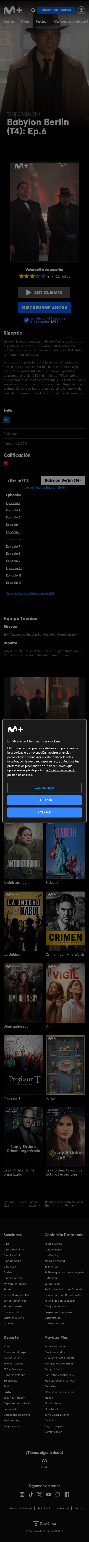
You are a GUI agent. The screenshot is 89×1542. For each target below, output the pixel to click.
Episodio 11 (13, 575)
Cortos (8, 1272)
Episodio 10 (14, 568)
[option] (28, 702)
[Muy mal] (21, 276)
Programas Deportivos (58, 1312)
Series (9, 21)
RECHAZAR (44, 800)
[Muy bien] (43, 276)
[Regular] (32, 276)
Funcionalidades (54, 1352)
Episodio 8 (13, 553)
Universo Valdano (14, 1375)
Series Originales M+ (16, 1295)
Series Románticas (15, 1300)
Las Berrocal (52, 1283)
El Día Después (13, 1369)
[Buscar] (33, 10)
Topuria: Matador (14, 1397)
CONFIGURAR (44, 787)
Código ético (52, 1369)
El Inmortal (51, 1266)
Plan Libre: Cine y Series (59, 1392)
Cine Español (12, 1255)
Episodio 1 (13, 503)
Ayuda (44, 1467)
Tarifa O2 (50, 1420)
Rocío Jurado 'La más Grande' (63, 1289)
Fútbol (42, 21)
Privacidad (62, 1508)
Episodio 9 (13, 561)
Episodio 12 (13, 582)
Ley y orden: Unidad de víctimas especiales (64, 1172)
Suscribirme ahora (56, 10)
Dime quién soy (16, 1026)
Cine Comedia (12, 1261)
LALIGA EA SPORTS (15, 1357)
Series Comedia (13, 1306)
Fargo (50, 1098)
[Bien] (37, 276)
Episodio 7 (13, 546)
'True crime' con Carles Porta (62, 1295)
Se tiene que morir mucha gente (64, 1272)
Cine (25, 21)
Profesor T (12, 1098)
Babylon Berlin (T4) (63, 480)
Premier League (14, 1363)
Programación (12, 1426)
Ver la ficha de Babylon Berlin (46, 487)
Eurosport (10, 1409)
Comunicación (53, 1431)
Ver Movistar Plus (54, 1346)
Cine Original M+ (14, 1249)
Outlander (50, 1278)
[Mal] (26, 276)
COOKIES (79, 1508)
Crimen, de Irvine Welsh (65, 955)
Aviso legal (43, 1508)
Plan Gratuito (52, 1403)
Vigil (49, 1026)
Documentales (12, 1312)
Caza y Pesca (52, 1317)
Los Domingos (52, 1255)
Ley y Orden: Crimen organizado (20, 1172)
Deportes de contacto (17, 1403)
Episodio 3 (13, 517)
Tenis (7, 1386)
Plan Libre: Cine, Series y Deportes (59, 1383)
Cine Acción (11, 1266)
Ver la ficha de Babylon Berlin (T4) (30, 593)
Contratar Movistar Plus (58, 1375)
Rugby (7, 1392)
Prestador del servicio (18, 1508)
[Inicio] (13, 10)
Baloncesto (10, 1380)
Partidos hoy (11, 1420)
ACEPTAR (44, 812)
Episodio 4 (13, 524)
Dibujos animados (55, 1306)
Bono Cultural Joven (57, 1414)
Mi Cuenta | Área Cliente (59, 1357)
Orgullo (8, 1323)
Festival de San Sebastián (60, 1300)
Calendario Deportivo (17, 1414)
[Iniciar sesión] (81, 10)
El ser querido (53, 1243)
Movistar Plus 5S (54, 1323)
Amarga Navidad (54, 1261)
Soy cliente (48, 292)
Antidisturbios (15, 883)
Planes (48, 1397)
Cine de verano (13, 1278)
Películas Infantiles (15, 1283)
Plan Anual (51, 1409)
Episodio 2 (13, 510)
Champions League (15, 1352)
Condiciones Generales (58, 1363)
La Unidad (12, 955)
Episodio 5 (13, 532)
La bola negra (53, 1249)
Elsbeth (52, 883)
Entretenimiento (14, 1317)
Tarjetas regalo (53, 1426)
